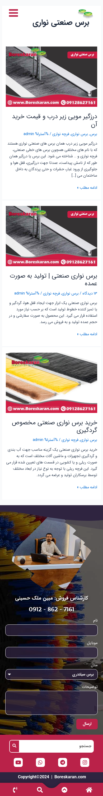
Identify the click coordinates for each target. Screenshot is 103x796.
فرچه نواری (60, 134)
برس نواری (79, 134)
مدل (94, 665)
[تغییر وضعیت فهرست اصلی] (13, 13)
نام (95, 620)
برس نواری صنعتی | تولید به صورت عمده (53, 279)
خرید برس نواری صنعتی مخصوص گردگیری (54, 426)
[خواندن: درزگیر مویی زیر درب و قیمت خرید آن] (51, 77)
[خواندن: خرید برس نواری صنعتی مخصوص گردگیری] (51, 383)
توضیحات (90, 687)
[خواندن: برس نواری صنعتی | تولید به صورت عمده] (51, 236)
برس (93, 134)
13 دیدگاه (89, 294)
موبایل (92, 643)
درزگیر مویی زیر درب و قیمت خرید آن (54, 120)
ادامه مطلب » (87, 188)
